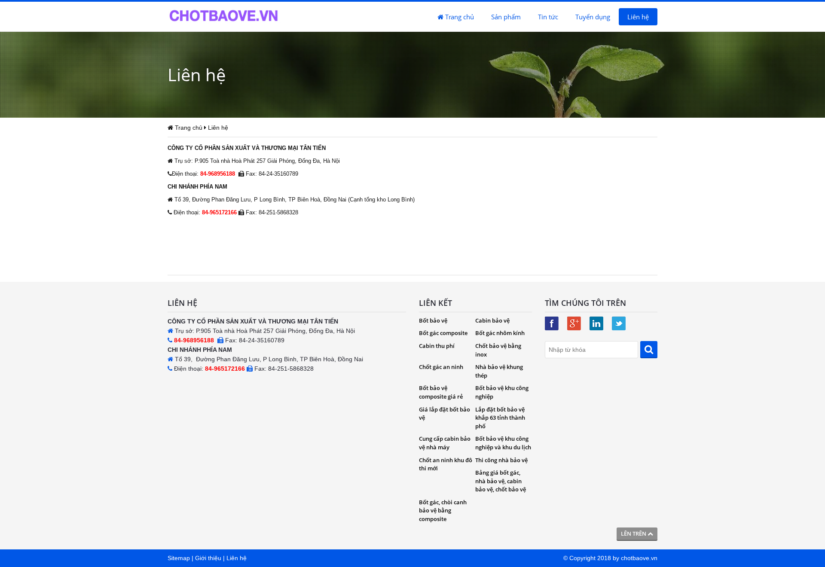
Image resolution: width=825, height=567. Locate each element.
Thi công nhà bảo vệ (501, 460)
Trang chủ (458, 16)
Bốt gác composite (443, 333)
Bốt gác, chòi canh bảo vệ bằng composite (443, 510)
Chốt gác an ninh (441, 367)
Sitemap (179, 558)
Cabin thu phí (437, 346)
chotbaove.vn (639, 558)
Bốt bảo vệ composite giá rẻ (441, 392)
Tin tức (548, 16)
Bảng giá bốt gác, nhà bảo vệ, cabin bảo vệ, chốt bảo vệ (500, 481)
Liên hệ (638, 16)
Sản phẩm (506, 16)
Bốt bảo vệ (433, 320)
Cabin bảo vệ (492, 320)
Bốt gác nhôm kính (500, 333)
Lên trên (634, 533)
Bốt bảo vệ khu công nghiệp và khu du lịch (503, 443)
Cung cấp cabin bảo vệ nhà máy (445, 443)
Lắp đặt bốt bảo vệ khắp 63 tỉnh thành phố (500, 417)
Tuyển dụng (592, 16)
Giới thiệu (208, 558)
